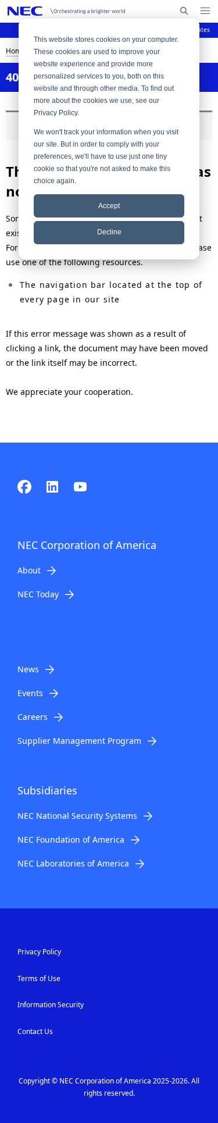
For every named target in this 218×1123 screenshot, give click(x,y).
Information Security (50, 1005)
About (29, 570)
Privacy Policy (39, 952)
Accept (109, 206)
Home (16, 51)
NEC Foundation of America (70, 839)
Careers (32, 716)
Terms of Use (38, 978)
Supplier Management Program (79, 740)
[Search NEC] (184, 11)
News (28, 669)
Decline (109, 232)
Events (30, 692)
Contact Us (35, 1031)
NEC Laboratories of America (73, 863)
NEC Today (38, 594)
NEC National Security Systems (77, 815)
